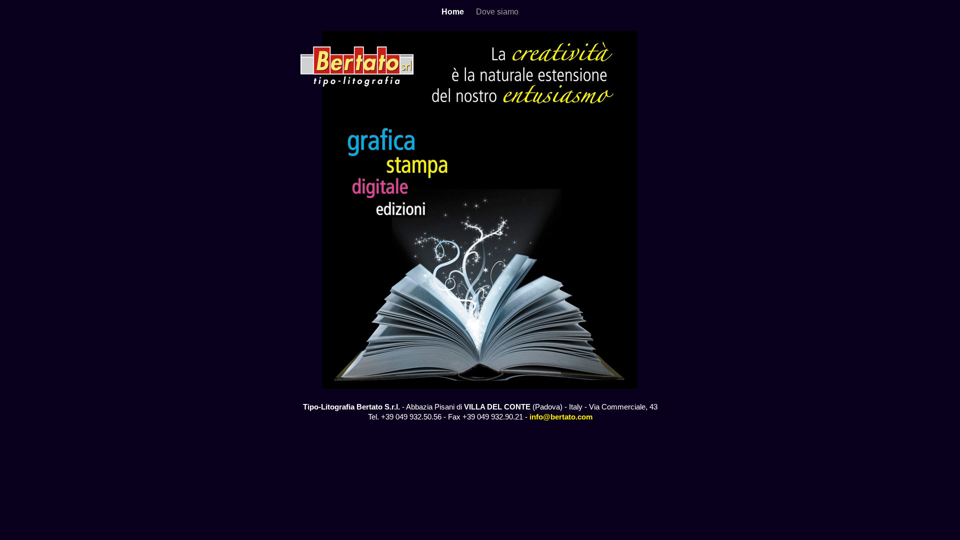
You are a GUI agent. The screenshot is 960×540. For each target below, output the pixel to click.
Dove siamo (497, 12)
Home (454, 12)
